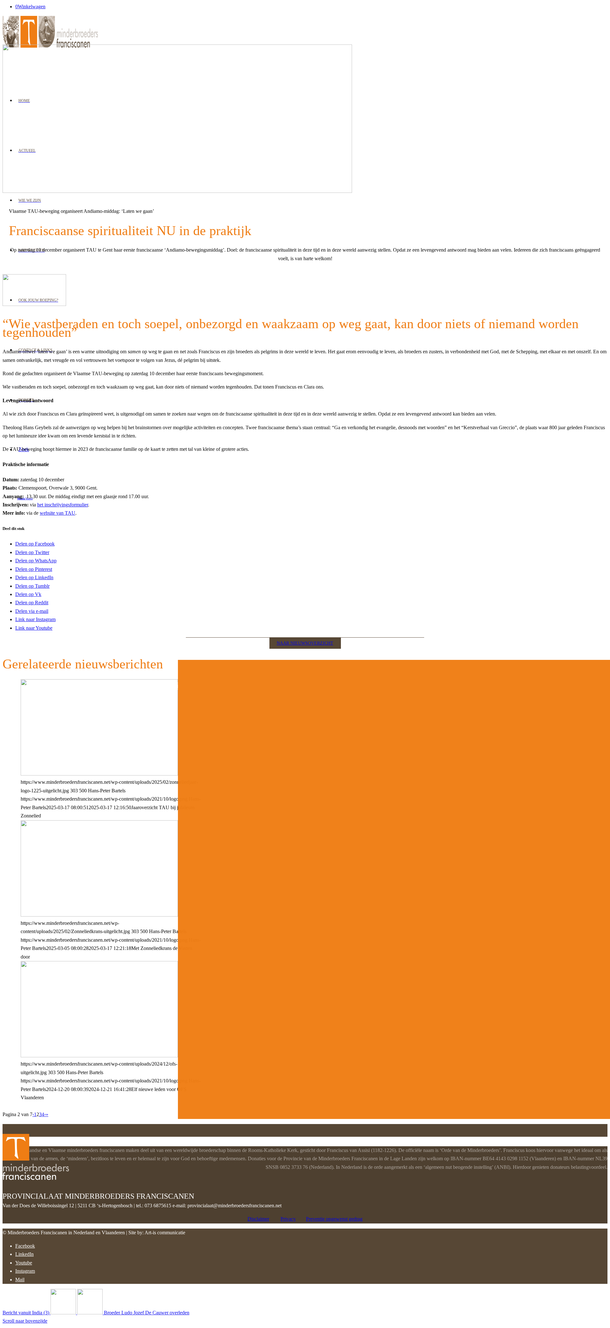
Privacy (288, 1219)
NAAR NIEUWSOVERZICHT (305, 643)
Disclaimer (258, 1219)
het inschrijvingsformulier (62, 504)
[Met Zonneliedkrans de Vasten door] (99, 915)
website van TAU (57, 513)
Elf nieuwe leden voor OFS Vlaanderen (101, 685)
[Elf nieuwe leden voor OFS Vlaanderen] (99, 1055)
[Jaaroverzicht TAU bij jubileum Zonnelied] (99, 773)
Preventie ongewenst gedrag (334, 1219)
